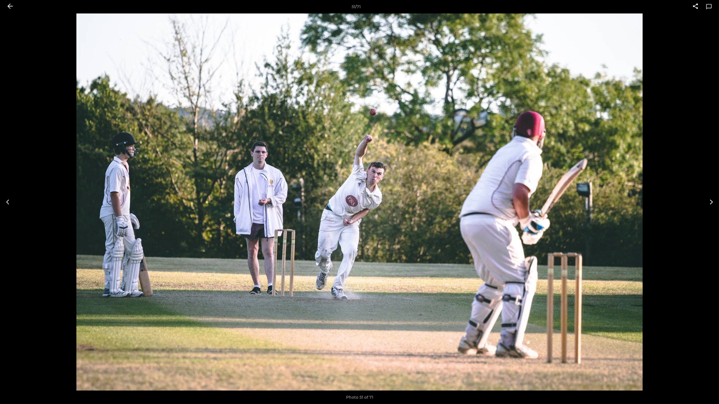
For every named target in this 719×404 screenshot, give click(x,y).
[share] (695, 7)
